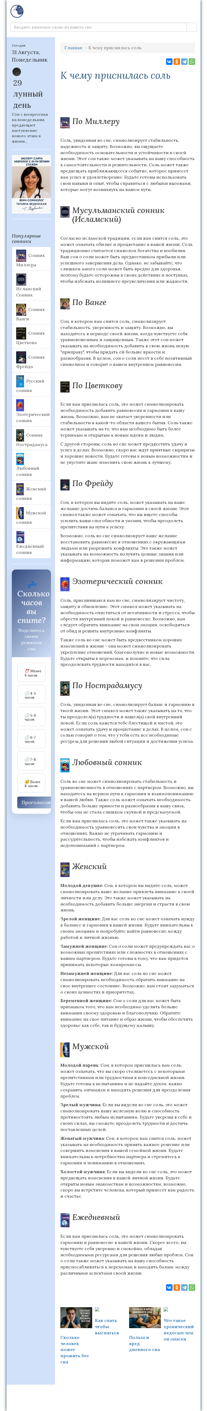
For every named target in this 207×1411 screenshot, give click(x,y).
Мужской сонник (31, 517)
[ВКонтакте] (169, 61)
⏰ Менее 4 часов (33, 673)
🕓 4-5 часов (30, 695)
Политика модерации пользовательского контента (104, 1391)
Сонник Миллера (30, 260)
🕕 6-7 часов (30, 739)
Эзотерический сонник (33, 417)
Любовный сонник (27, 471)
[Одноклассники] (177, 61)
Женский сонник (31, 493)
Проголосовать (40, 802)
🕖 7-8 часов (30, 762)
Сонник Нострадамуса (31, 439)
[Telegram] (184, 61)
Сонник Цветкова (30, 337)
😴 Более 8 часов (32, 784)
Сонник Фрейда (30, 361)
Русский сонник (30, 385)
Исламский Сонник (28, 292)
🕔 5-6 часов (30, 717)
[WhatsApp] (192, 61)
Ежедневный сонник (30, 549)
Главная (73, 47)
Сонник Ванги (30, 313)
